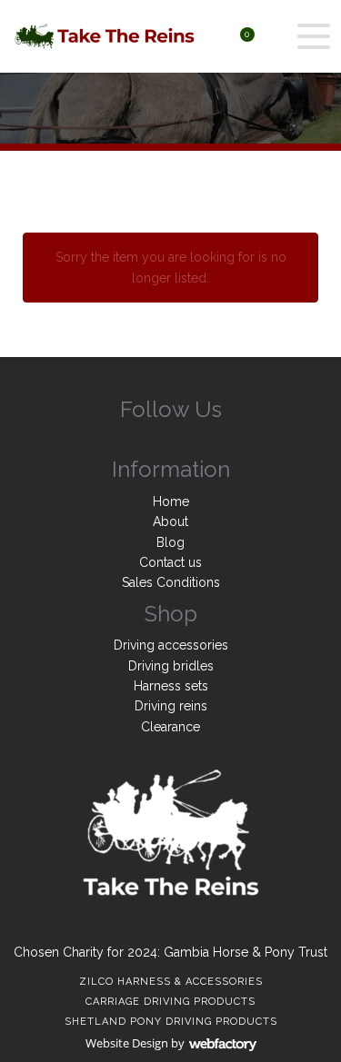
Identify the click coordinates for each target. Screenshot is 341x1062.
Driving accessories (171, 645)
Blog (170, 542)
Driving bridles (171, 666)
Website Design (126, 1043)
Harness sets (171, 686)
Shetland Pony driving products (171, 1021)
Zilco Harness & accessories (171, 982)
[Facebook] (171, 444)
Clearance (170, 727)
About (170, 521)
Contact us (170, 562)
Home (171, 501)
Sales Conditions (171, 582)
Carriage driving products (170, 1001)
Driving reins (171, 706)
